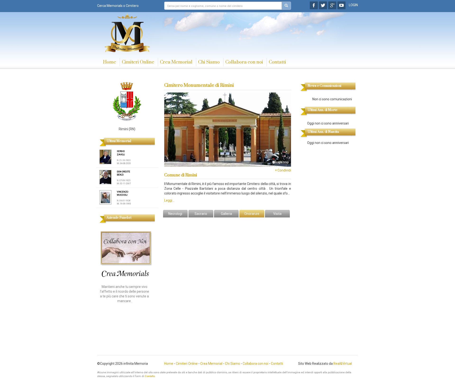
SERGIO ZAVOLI (121, 153)
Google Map (281, 162)
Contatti (277, 62)
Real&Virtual (342, 363)
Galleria (226, 214)
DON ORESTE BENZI (123, 173)
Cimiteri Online (138, 62)
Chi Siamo (209, 62)
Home (109, 62)
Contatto (150, 376)
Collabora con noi (244, 62)
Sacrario (201, 214)
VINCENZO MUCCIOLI (122, 193)
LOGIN (353, 5)
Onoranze (251, 214)
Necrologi (175, 214)
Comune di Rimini (180, 175)
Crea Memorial (176, 62)
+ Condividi (283, 170)
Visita (277, 214)
